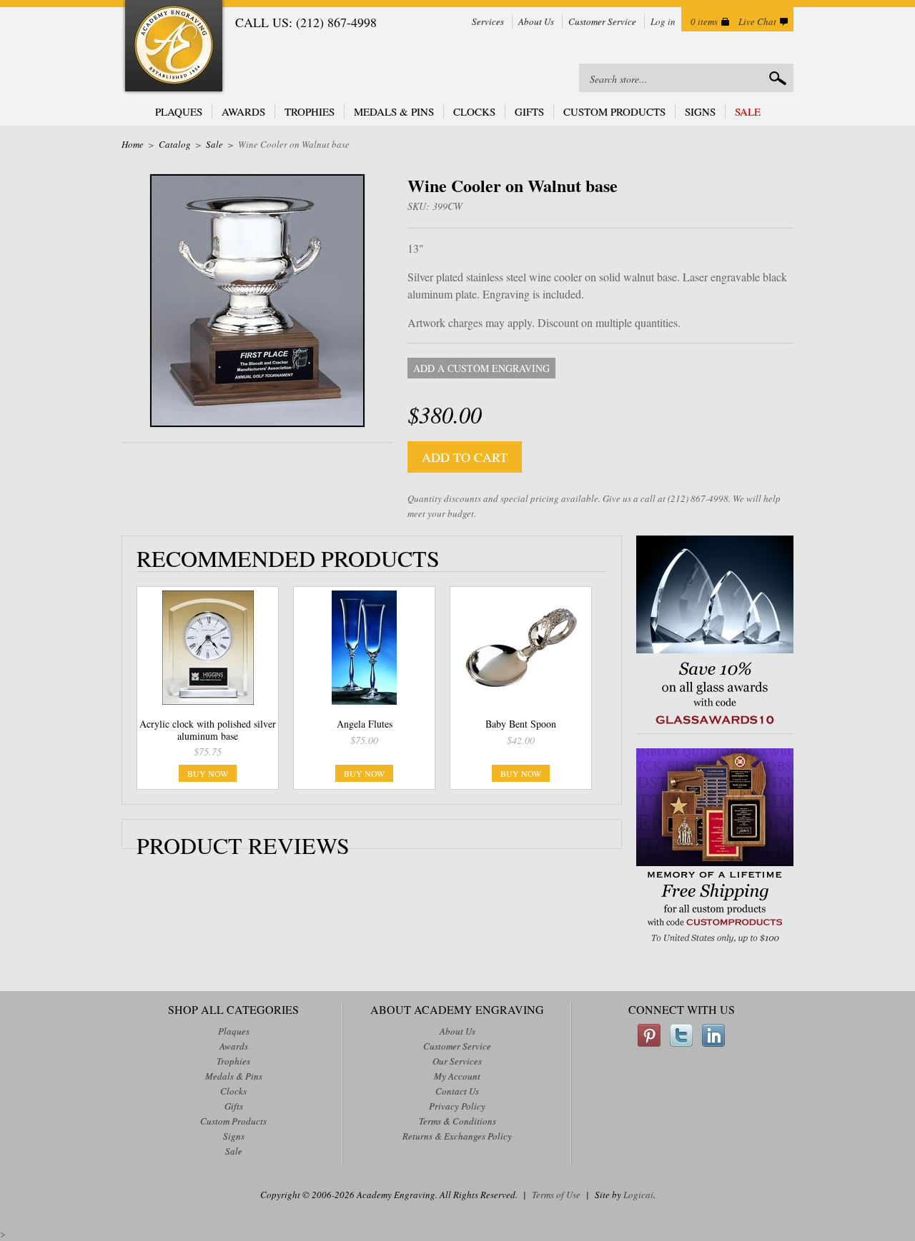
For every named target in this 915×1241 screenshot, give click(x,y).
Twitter (681, 1035)
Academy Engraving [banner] (174, 47)
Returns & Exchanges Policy (457, 1136)
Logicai (638, 1194)
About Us (536, 21)
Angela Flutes (364, 723)
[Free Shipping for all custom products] (714, 944)
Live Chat (757, 21)
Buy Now (207, 773)
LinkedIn (713, 1035)
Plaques (178, 111)
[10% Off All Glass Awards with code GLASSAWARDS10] (714, 726)
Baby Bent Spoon (520, 723)
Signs (700, 111)
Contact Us (457, 1091)
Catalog (175, 144)
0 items (704, 21)
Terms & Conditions (457, 1121)
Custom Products (614, 111)
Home (133, 144)
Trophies (310, 111)
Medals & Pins (394, 111)
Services (488, 21)
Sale (748, 111)
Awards (243, 111)
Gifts (529, 111)
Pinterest (649, 1035)
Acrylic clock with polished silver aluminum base (207, 730)
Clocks (474, 111)
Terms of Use (556, 1194)
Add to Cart (465, 457)
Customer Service (602, 21)
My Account (457, 1076)
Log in (663, 21)
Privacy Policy (457, 1106)
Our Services (457, 1061)
